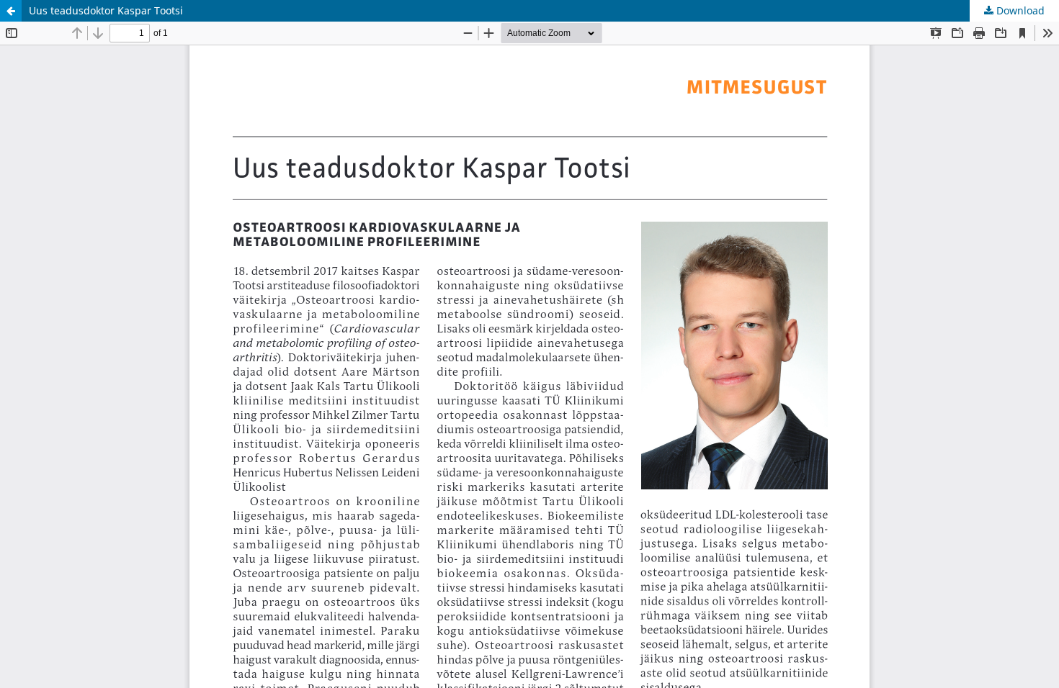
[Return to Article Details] (11, 11)
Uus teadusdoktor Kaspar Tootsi (106, 10)
